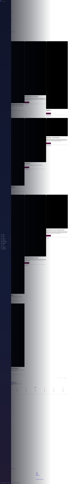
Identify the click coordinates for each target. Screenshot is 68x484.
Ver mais (27, 102)
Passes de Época (38, 475)
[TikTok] (7, 482)
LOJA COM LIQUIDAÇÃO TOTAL (31, 257)
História (37, 472)
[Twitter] (4, 482)
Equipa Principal (49, 145)
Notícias (37, 473)
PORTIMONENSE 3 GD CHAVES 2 (31, 96)
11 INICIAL (48, 110)
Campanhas (26, 265)
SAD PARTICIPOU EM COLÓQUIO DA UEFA (55, 229)
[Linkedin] (8, 482)
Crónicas (26, 104)
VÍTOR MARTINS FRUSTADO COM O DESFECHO (13, 104)
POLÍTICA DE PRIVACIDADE (39, 479)
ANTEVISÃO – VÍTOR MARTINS (53, 137)
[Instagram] (2, 482)
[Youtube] (5, 482)
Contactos (37, 474)
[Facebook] (1, 482)
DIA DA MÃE (27, 163)
